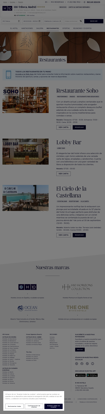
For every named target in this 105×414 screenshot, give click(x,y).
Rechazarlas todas (14, 406)
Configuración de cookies (34, 406)
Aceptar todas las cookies (53, 406)
